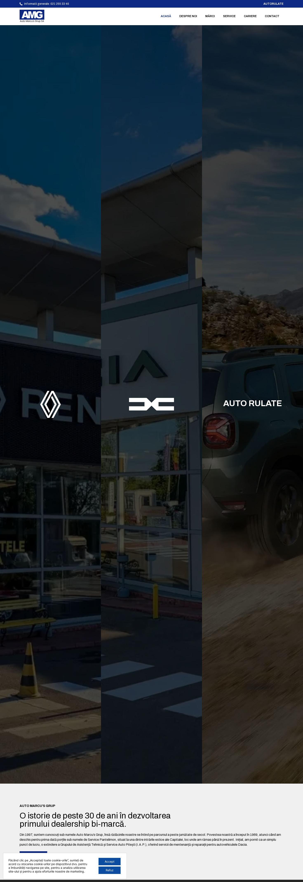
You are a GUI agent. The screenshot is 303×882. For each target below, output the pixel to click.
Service (229, 16)
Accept (109, 861)
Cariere (250, 16)
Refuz (110, 870)
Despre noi (188, 16)
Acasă (166, 16)
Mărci (210, 16)
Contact (272, 16)
